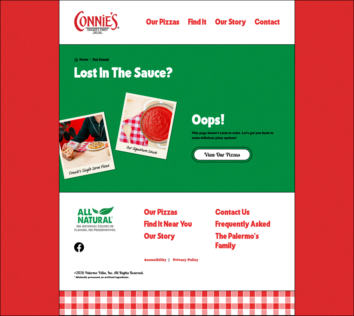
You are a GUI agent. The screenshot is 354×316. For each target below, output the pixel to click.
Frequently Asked (242, 224)
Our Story (159, 236)
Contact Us (232, 212)
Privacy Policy (185, 260)
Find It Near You (168, 224)
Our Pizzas (160, 212)
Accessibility (155, 260)
